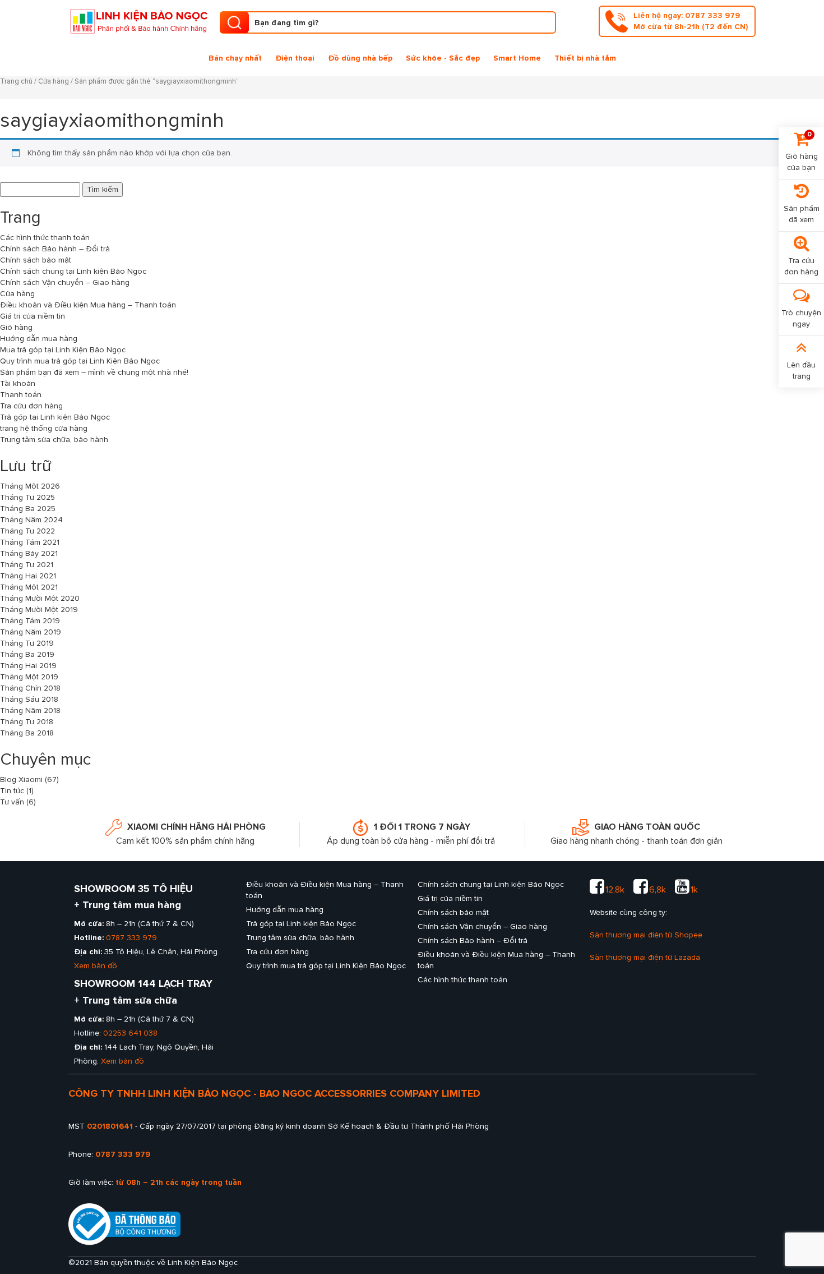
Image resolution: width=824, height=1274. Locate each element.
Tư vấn (12, 802)
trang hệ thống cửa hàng (43, 428)
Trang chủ (16, 81)
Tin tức (12, 790)
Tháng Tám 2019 (30, 620)
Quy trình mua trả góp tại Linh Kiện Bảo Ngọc (80, 361)
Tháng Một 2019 (29, 677)
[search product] (234, 22)
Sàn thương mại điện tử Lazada (645, 957)
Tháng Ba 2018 (27, 733)
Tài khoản (17, 383)
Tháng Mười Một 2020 (40, 598)
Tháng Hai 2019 (28, 665)
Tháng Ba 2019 (27, 654)
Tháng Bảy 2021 (29, 553)
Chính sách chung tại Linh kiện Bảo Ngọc (73, 271)
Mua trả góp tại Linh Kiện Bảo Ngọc (63, 350)
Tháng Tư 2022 (27, 531)
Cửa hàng (53, 81)
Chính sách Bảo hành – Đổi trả (55, 249)
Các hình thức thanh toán (45, 237)
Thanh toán (20, 394)
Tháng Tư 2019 (27, 643)
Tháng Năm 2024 (31, 520)
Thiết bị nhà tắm (585, 58)
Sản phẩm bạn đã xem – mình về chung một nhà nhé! (94, 372)
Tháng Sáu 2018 (29, 699)
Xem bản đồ (95, 966)
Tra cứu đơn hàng (31, 406)
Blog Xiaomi (21, 779)
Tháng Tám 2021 (29, 542)
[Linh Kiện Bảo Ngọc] (138, 20)
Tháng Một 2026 (30, 486)
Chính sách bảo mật (35, 260)
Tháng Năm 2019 (30, 632)
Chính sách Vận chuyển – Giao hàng (64, 282)
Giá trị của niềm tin (32, 316)
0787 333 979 (131, 937)
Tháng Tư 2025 (27, 497)
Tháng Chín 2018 (30, 688)
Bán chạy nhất (235, 58)
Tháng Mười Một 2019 (39, 609)
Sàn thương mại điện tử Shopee (646, 935)
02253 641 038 (130, 1033)
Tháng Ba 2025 (27, 508)
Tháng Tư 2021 (26, 564)
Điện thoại (294, 58)
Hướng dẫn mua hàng (38, 338)
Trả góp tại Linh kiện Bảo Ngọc (55, 417)
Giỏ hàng (16, 327)
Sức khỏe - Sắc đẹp (443, 58)
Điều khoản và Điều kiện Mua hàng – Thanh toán (88, 305)
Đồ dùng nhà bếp (360, 58)
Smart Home (517, 58)
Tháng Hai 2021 (28, 576)
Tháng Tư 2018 (26, 721)
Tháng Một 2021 (29, 587)
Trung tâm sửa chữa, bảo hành (54, 439)
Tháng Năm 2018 (30, 710)
